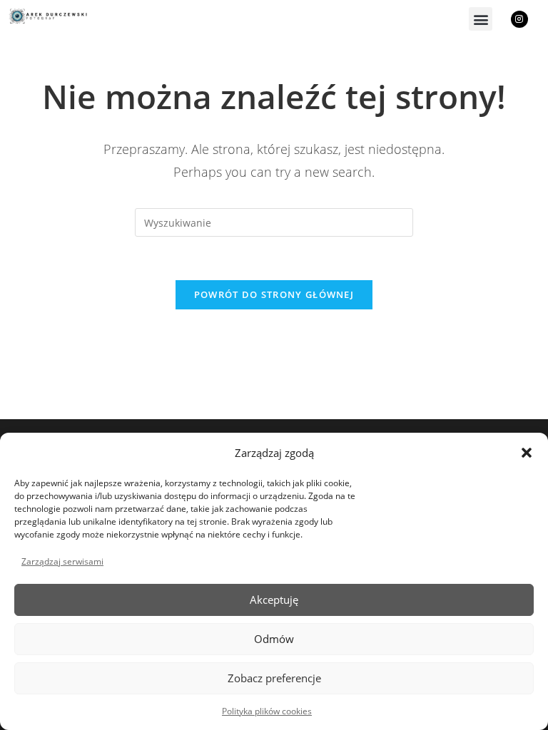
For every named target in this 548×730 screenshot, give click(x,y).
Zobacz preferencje (274, 678)
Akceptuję (274, 599)
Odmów (274, 639)
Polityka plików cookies (267, 711)
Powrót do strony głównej (274, 294)
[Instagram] (519, 19)
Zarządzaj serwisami (62, 561)
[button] (526, 453)
